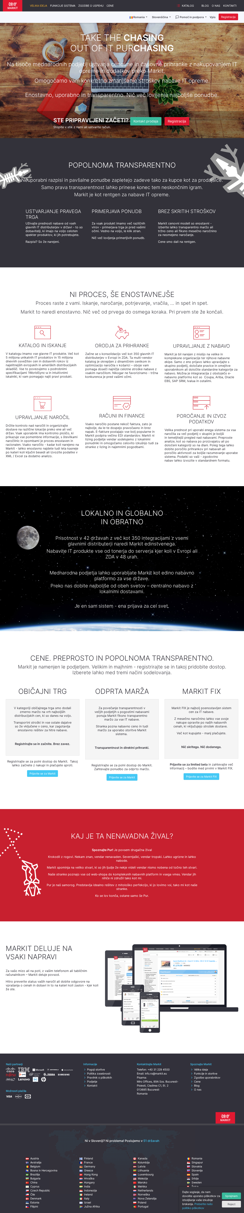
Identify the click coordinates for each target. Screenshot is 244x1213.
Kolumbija (144, 1162)
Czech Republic (40, 1190)
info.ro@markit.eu (156, 1073)
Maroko (142, 1182)
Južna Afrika (92, 1206)
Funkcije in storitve (205, 1073)
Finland (88, 1158)
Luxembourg (146, 1174)
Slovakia (197, 1166)
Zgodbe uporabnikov (207, 1077)
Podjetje (92, 1081)
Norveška (144, 1194)
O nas (216, 5)
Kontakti (230, 5)
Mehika (142, 1186)
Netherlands (145, 1190)
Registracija (228, 17)
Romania (197, 1158)
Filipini (34, 1206)
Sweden (197, 1182)
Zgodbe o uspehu (91, 5)
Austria (34, 1158)
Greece (88, 1170)
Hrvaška (89, 1178)
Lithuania (143, 1170)
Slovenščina (160, 17)
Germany (89, 1166)
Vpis (213, 17)
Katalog (188, 5)
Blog (205, 5)
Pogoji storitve (96, 1069)
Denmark (36, 1198)
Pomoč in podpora (192, 17)
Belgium (35, 1166)
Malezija (143, 1178)
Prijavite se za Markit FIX (201, 776)
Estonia (34, 1202)
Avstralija (35, 1162)
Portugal (143, 1206)
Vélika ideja (201, 1069)
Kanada (142, 1158)
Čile (32, 1194)
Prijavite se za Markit (42, 773)
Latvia (141, 1166)
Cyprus (34, 1186)
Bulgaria (35, 1178)
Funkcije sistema (62, 5)
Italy (86, 1198)
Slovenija (197, 1170)
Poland (142, 1202)
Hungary (89, 1182)
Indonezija (90, 1190)
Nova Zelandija (147, 1198)
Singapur (197, 1162)
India (87, 1186)
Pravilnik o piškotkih (99, 1077)
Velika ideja (38, 5)
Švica (195, 1186)
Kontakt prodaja (145, 121)
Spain (195, 1174)
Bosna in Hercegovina (43, 1170)
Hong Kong (91, 1174)
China (33, 1182)
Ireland (88, 1194)
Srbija (195, 1178)
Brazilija (35, 1174)
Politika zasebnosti (98, 1073)
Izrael (87, 1202)
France (88, 1162)
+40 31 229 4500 (159, 1069)
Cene (110, 5)
